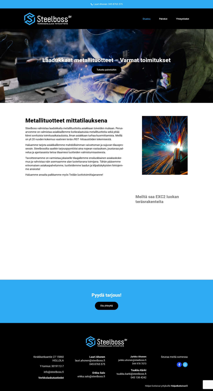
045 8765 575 (97, 364)
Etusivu (146, 19)
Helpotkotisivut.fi (179, 386)
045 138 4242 (138, 377)
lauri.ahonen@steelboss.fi (90, 360)
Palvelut (163, 19)
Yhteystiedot (182, 19)
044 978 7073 (139, 363)
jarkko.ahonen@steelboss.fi (132, 360)
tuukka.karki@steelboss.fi (131, 373)
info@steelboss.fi (54, 371)
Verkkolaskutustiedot (51, 377)
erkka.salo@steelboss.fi (91, 376)
